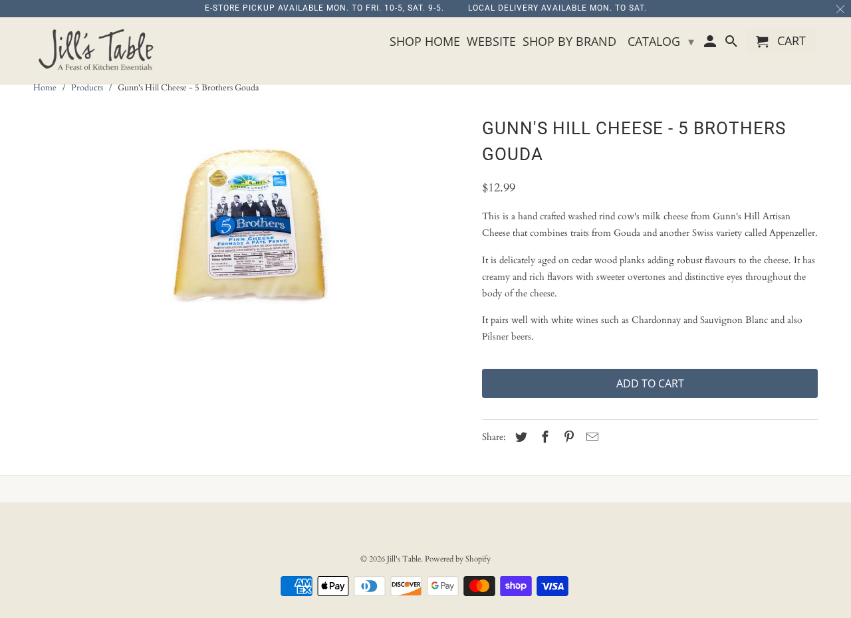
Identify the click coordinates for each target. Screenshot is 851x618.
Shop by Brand (569, 42)
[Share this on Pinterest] (567, 437)
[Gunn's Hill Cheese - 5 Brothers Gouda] (251, 229)
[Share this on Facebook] (543, 437)
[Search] (732, 44)
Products (87, 88)
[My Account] (711, 44)
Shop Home (425, 42)
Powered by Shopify (458, 559)
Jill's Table (404, 559)
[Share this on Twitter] (519, 437)
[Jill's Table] (99, 50)
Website (491, 42)
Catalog (661, 41)
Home (45, 88)
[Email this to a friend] (590, 437)
